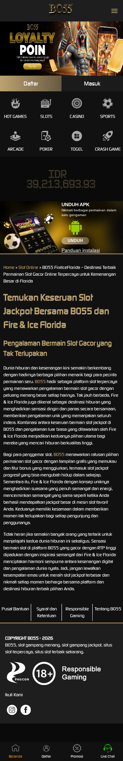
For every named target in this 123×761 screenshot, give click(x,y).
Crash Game (108, 149)
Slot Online (28, 267)
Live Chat (108, 756)
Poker (46, 149)
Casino (77, 116)
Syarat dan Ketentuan (47, 612)
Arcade (16, 149)
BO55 (40, 381)
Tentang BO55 (108, 609)
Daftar (31, 83)
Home (8, 267)
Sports (107, 116)
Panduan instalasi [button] (81, 250)
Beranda (15, 756)
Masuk (92, 83)
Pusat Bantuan (15, 609)
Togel (77, 149)
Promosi (77, 756)
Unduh (75, 240)
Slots (46, 116)
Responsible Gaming (77, 612)
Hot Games (15, 116)
